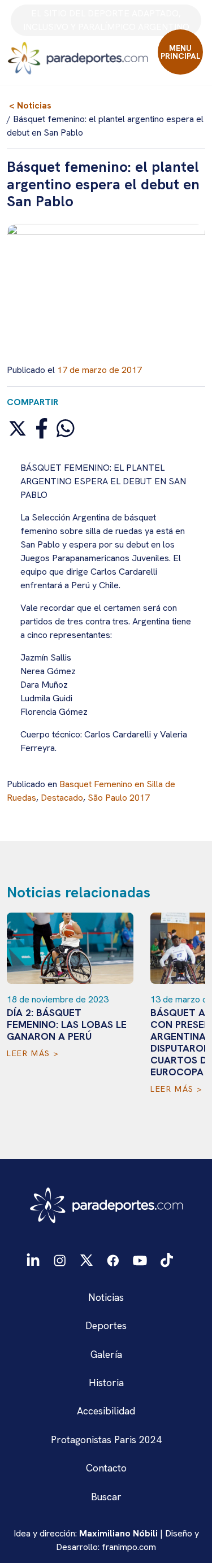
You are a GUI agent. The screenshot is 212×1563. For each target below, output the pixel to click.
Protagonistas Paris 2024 (106, 1439)
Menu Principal (181, 52)
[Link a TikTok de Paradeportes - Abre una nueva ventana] (167, 1258)
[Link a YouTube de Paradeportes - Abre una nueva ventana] (140, 1259)
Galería (106, 1354)
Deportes (106, 1325)
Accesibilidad (106, 1410)
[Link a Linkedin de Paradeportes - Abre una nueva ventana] (33, 1259)
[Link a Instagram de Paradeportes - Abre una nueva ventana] (60, 1259)
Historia (106, 1382)
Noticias (106, 1297)
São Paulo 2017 (119, 798)
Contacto (106, 1467)
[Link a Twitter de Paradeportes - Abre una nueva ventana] (86, 1259)
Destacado (62, 798)
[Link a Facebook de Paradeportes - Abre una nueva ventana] (113, 1259)
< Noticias (30, 105)
